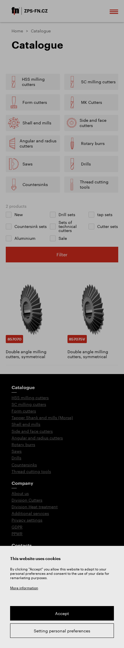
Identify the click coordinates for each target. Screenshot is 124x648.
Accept (62, 613)
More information (24, 588)
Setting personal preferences (62, 630)
